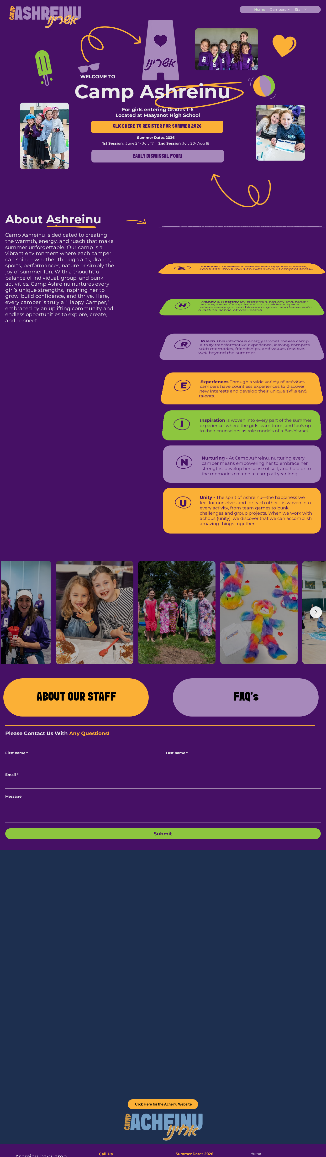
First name (16, 753)
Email (12, 775)
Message (13, 796)
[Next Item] (316, 612)
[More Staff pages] (305, 9)
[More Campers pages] (289, 9)
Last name (177, 753)
